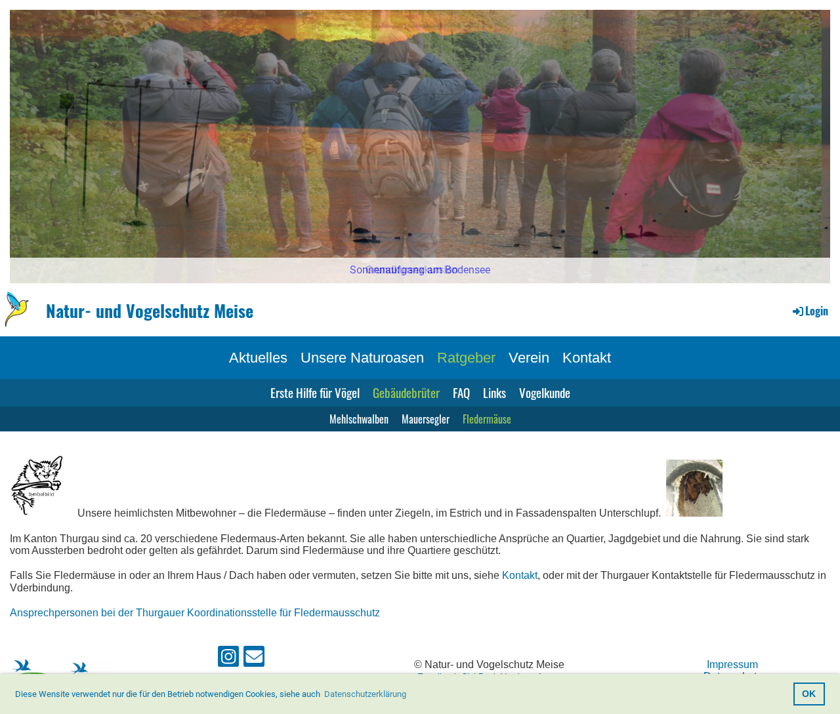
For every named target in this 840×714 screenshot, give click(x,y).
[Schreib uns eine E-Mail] (253, 659)
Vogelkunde (544, 392)
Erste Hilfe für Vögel (315, 392)
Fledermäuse (487, 419)
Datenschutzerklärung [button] (365, 694)
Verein (529, 357)
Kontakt (586, 357)
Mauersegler (426, 419)
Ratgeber (466, 357)
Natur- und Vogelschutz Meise (149, 311)
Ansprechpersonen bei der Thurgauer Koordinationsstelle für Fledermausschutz (195, 612)
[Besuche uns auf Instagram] (228, 659)
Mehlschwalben (358, 419)
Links (494, 392)
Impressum (732, 664)
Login (816, 311)
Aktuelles (258, 357)
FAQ (461, 392)
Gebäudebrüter (406, 392)
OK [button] (809, 693)
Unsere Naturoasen (362, 357)
